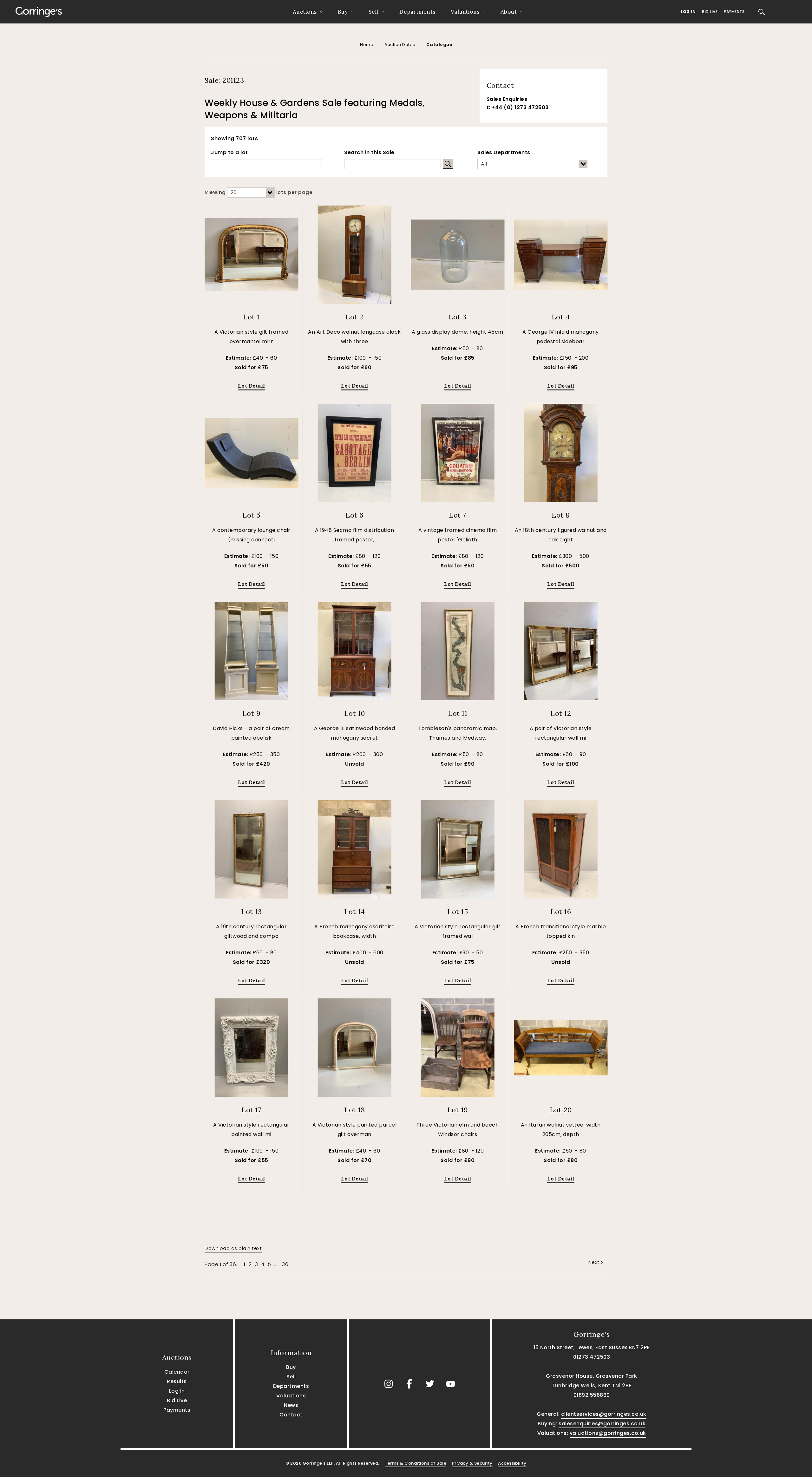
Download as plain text (233, 1248)
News (291, 1405)
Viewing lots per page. (259, 192)
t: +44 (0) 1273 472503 (518, 107)
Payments (734, 11)
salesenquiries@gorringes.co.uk (602, 1423)
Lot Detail (251, 385)
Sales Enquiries (507, 99)
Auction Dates (399, 45)
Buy (343, 11)
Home (366, 45)
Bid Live (709, 11)
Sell (373, 11)
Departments (417, 11)
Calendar (177, 1372)
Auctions (305, 11)
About (509, 11)
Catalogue (439, 45)
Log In (688, 11)
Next (593, 1262)
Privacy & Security (472, 1463)
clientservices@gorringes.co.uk (603, 1414)
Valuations (465, 11)
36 (285, 1264)
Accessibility (512, 1463)
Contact (291, 1414)
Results (177, 1381)
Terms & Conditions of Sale (415, 1463)
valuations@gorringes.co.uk (608, 1433)
